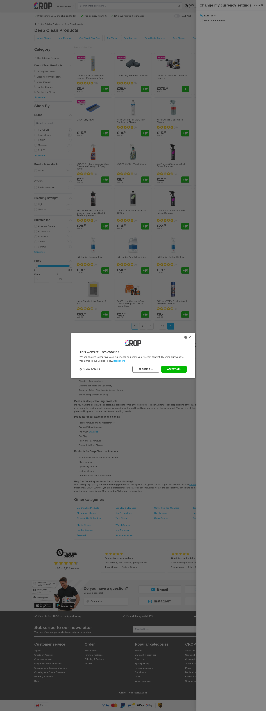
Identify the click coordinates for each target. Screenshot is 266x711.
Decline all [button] (146, 369)
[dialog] (133, 355)
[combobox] (185, 337)
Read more (119, 360)
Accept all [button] (174, 369)
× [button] (190, 337)
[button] (90, 369)
